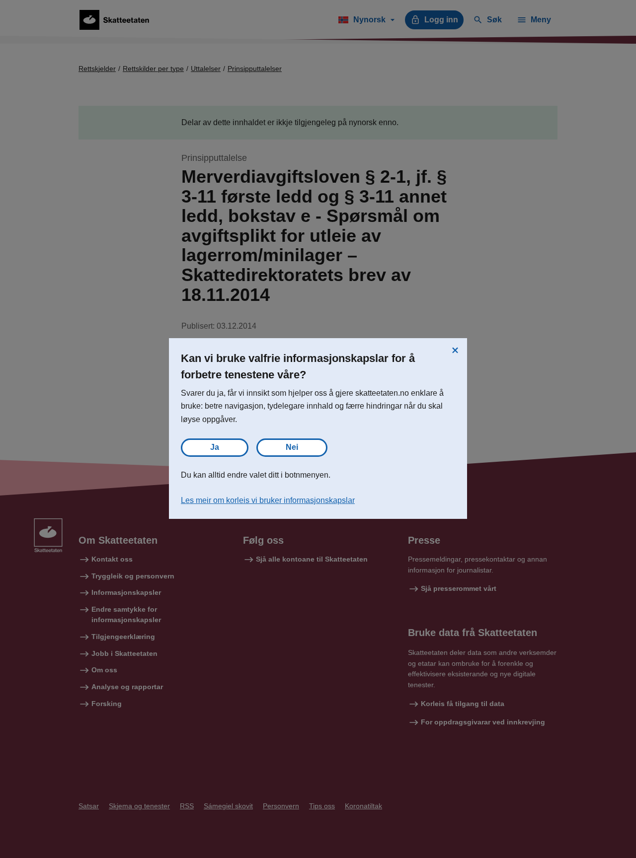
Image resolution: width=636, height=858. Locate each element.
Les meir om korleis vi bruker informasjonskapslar (268, 500)
